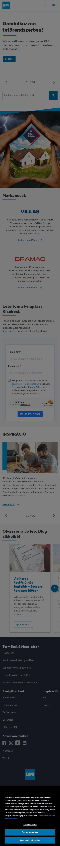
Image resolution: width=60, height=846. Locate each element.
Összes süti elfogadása (30, 840)
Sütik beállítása (29, 824)
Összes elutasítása (30, 832)
